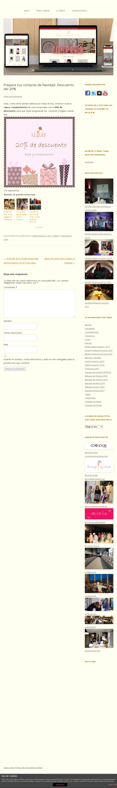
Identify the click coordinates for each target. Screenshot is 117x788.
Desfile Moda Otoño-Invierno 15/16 (98, 236)
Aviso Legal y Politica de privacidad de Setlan (23, 767)
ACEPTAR (60, 785)
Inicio (26, 10)
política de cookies (71, 781)
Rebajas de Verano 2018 (96, 379)
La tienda (60, 10)
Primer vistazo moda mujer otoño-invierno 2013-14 (35, 217)
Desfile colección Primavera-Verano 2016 (98, 208)
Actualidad (90, 328)
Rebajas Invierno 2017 (95, 383)
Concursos (90, 335)
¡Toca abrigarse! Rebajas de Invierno (22, 216)
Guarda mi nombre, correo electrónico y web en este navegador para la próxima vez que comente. (39, 361)
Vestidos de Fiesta (93, 405)
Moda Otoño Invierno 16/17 (97, 346)
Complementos (92, 332)
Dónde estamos (79, 10)
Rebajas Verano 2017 (95, 390)
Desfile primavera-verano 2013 (97, 305)
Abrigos (88, 324)
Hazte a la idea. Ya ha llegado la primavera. (8, 216)
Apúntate (89, 162)
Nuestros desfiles (93, 357)
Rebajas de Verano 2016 (96, 376)
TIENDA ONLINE (43, 10)
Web (6, 344)
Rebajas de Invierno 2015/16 (98, 372)
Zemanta (39, 227)
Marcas (88, 343)
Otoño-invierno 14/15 (42, 235)
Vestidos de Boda (93, 401)
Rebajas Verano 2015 (95, 387)
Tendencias (90, 398)
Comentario (10, 287)
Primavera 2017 (92, 368)
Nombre (8, 320)
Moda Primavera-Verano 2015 (98, 354)
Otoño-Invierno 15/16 (94, 365)
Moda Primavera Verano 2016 (98, 350)
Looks (87, 339)
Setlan (55, 235)
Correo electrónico (13, 332)
